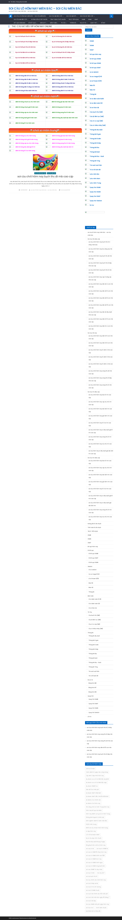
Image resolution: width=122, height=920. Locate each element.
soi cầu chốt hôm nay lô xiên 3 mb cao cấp (101, 358)
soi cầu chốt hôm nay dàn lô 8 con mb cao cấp (101, 344)
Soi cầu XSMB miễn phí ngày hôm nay (97, 904)
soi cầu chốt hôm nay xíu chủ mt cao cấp (100, 445)
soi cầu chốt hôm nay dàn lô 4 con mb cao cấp (101, 327)
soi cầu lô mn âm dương (93, 887)
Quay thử (93, 23)
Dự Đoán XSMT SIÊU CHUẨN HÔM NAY (97, 796)
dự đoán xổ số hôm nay (93, 803)
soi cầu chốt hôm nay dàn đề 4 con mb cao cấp (101, 285)
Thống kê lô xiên (95, 139)
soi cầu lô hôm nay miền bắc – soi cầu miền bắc (45, 8)
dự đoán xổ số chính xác (93, 800)
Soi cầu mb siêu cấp (55, 16)
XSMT (96, 19)
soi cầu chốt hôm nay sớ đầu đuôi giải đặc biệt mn (100, 504)
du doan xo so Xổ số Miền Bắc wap (96, 782)
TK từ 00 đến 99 (95, 170)
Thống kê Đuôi (95, 152)
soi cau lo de (90, 848)
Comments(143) (65, 190)
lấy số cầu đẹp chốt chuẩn (93, 838)
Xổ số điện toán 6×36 (95, 599)
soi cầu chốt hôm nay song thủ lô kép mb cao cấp (100, 379)
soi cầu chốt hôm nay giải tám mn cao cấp (100, 483)
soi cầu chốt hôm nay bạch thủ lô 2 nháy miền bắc (99, 243)
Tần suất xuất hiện (96, 165)
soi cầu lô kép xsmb (92, 883)
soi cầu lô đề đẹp (91, 901)
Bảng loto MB (92, 683)
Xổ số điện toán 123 (96, 103)
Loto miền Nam (95, 179)
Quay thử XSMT (95, 196)
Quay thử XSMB (95, 187)
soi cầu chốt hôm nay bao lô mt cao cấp (100, 396)
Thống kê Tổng (95, 161)
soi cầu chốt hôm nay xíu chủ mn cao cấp (100, 518)
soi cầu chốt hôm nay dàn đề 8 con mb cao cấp (101, 299)
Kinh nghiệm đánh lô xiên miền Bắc (96, 821)
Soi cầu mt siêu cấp (86, 16)
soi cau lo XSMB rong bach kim (95, 866)
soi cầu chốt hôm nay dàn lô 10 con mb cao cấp (101, 320)
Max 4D (92, 90)
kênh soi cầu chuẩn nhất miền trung (97, 828)
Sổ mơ (92, 205)
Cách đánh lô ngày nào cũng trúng (97, 772)
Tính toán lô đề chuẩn (58, 19)
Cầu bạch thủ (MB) (96, 112)
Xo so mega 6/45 (96, 76)
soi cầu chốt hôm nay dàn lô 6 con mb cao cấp (101, 337)
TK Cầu (63, 23)
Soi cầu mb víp (71, 16)
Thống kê (73, 23)
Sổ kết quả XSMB (95, 59)
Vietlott (43, 23)
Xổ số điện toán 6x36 (97, 99)
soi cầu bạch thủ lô (91, 876)
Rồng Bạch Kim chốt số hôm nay (96, 845)
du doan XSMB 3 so (92, 786)
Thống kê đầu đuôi (96, 130)
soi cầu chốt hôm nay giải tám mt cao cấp (100, 417)
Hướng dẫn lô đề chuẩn (39, 19)
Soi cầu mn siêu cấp (20, 19)
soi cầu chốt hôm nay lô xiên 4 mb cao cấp (101, 365)
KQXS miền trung (91, 824)
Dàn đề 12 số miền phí (92, 789)
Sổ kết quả (32, 23)
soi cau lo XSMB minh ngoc (94, 862)
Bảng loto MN (92, 692)
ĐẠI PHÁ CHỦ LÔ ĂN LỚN (93, 911)
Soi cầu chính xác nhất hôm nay (96, 880)
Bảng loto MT (92, 687)
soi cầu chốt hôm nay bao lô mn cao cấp (100, 462)
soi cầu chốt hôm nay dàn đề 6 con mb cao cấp (101, 292)
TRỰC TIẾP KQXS (74, 19)
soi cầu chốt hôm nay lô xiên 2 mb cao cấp (101, 351)
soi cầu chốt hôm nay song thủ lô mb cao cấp (100, 386)
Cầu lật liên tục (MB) (97, 116)
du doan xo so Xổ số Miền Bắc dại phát (97, 779)
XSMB (83, 19)
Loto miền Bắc (94, 174)
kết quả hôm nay (19, 23)
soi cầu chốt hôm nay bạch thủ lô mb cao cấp (100, 271)
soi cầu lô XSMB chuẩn (92, 890)
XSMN (89, 19)
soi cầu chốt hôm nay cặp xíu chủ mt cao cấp (100, 403)
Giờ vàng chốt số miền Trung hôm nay (97, 807)
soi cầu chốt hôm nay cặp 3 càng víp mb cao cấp (100, 278)
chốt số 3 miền (90, 769)
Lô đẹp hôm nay (91, 831)
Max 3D (92, 85)
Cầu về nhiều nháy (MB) (98, 125)
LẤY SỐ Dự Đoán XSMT (93, 835)
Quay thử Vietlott (96, 201)
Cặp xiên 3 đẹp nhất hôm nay (95, 775)
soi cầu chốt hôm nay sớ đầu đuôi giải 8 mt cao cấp (100, 431)
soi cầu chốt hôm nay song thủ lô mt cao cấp (100, 438)
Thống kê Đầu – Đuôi (97, 156)
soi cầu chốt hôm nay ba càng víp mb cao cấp (100, 250)
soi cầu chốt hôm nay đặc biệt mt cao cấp (100, 410)
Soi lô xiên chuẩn (101, 908)
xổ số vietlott (94, 72)
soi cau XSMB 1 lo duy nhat (94, 869)
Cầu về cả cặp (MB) (96, 121)
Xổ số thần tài (94, 108)
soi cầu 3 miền (90, 873)
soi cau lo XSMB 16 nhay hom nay (96, 852)
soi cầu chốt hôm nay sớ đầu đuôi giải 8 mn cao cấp (100, 497)
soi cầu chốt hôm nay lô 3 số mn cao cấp (100, 490)
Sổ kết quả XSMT (95, 68)
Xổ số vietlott (92, 570)
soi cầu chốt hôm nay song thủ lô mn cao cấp (100, 511)
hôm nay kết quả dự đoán (94, 810)
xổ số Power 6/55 (96, 81)
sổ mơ (103, 23)
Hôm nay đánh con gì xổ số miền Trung (98, 814)
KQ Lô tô (83, 23)
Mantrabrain (32, 918)
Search (88, 30)
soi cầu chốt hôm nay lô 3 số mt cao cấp (100, 424)
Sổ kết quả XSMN (95, 63)
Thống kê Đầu (94, 147)
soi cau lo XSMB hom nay (94, 859)
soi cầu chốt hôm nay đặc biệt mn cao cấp (100, 476)
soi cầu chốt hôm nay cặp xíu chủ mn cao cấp (100, 469)
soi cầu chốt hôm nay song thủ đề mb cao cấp (100, 372)
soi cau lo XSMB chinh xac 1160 (95, 855)
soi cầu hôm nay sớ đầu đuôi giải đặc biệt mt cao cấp (101, 452)
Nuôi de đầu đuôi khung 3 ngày (95, 842)
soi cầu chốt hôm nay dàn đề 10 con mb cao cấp (101, 306)
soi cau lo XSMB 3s (102, 848)
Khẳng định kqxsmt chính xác (95, 817)
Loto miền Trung (95, 183)
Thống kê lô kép (95, 143)
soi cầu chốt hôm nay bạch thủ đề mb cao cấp (45, 176)
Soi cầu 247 (100, 873)
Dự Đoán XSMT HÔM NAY (93, 793)
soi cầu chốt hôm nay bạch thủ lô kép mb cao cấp (100, 264)
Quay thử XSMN (95, 192)
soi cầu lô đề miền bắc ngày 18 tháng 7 (97, 897)
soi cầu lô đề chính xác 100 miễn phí (97, 894)
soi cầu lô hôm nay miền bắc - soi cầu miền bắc (44, 190)
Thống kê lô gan (95, 134)
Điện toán (53, 23)
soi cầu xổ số (89, 908)
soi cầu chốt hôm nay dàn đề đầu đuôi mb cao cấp (100, 313)
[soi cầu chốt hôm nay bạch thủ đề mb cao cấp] (45, 162)
